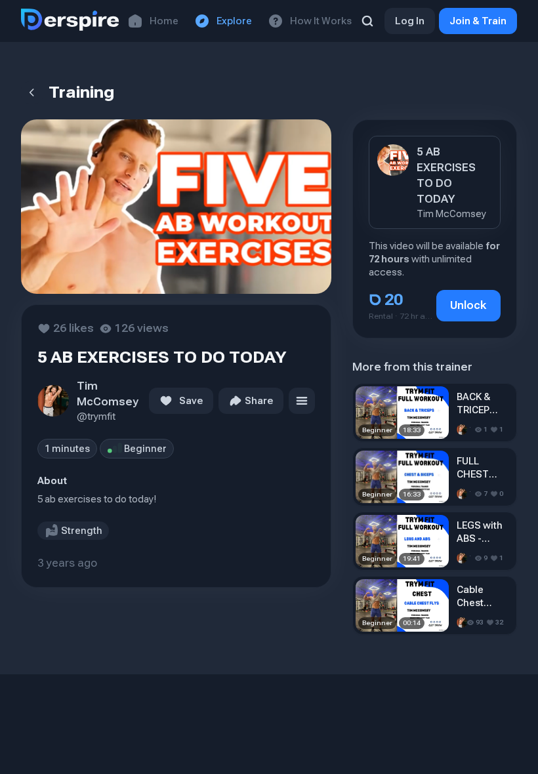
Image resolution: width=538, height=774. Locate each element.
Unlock (468, 305)
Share (259, 401)
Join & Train (478, 21)
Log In (409, 21)
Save (191, 401)
